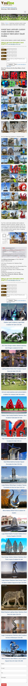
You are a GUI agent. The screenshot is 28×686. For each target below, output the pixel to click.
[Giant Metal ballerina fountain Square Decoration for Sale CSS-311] (14, 451)
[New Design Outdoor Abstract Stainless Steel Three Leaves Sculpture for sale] (14, 546)
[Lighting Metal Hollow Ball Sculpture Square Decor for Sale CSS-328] (14, 358)
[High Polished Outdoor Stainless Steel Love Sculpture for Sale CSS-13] (14, 428)
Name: (2, 663)
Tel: (2, 672)
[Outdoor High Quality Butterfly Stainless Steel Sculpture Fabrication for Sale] (14, 404)
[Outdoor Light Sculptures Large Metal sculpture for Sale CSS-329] (14, 311)
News (6, 23)
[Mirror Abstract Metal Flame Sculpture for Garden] (14, 499)
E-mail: (3, 668)
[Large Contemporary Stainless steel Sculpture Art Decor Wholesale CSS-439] (14, 624)
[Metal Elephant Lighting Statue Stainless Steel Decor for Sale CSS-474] (14, 597)
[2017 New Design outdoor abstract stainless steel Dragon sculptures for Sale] (14, 335)
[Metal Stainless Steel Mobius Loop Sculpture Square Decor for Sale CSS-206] (14, 648)
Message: (3, 677)
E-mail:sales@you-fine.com (8, 7)
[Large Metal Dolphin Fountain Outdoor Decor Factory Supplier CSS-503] (14, 523)
